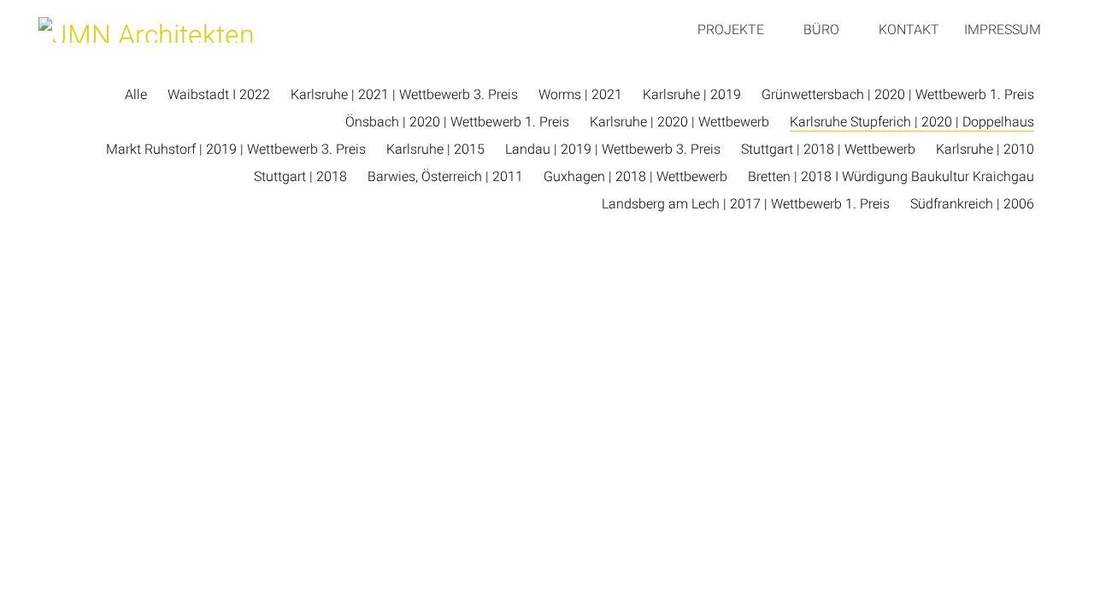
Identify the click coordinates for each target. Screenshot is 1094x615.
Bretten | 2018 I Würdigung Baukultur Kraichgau (891, 176)
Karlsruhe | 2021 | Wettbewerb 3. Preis (404, 94)
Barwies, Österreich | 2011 (445, 176)
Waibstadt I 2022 (219, 94)
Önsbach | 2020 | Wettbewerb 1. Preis (457, 122)
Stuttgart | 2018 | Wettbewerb (828, 149)
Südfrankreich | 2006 (972, 204)
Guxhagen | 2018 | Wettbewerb (635, 176)
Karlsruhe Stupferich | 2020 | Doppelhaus (912, 122)
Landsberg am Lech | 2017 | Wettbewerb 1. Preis (746, 204)
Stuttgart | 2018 (300, 176)
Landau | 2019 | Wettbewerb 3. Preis (613, 149)
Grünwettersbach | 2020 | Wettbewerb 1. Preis (898, 94)
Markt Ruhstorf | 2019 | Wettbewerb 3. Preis (236, 149)
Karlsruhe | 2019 (692, 94)
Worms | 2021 (580, 94)
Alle (136, 94)
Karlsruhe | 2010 (985, 149)
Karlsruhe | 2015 (435, 149)
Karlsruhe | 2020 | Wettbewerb (679, 122)
